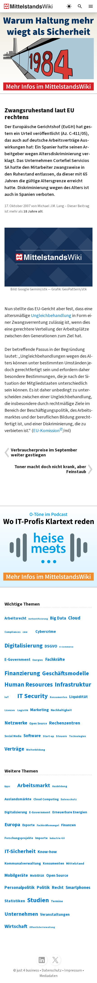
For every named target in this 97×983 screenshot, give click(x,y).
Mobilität (37, 875)
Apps (7, 786)
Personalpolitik (20, 887)
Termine (57, 901)
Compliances (13, 632)
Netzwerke (16, 723)
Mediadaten (48, 975)
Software (32, 736)
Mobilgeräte (16, 875)
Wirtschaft (16, 926)
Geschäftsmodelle (65, 673)
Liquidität (78, 697)
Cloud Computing (46, 799)
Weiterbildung (35, 750)
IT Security (32, 696)
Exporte (28, 825)
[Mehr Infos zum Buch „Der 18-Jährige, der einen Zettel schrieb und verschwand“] (48, 53)
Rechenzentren (64, 723)
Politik (43, 887)
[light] (69, 6)
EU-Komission (46, 431)
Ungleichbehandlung (51, 315)
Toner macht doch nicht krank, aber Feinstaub (50, 469)
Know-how (47, 852)
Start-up (48, 736)
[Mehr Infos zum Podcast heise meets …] (48, 546)
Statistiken (15, 901)
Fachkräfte (55, 659)
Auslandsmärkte (18, 799)
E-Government (17, 659)
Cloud (74, 618)
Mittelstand (75, 863)
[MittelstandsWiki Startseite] (26, 6)
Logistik (22, 710)
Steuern (61, 736)
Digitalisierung (24, 646)
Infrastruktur (73, 684)
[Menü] (90, 6)
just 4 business (28, 970)
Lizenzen (10, 710)
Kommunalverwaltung (23, 863)
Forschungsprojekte (19, 838)
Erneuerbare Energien (69, 812)
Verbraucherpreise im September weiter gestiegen (44, 453)
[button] (79, 6)
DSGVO (51, 646)
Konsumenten (58, 697)
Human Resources (29, 684)
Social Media (13, 736)
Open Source (38, 724)
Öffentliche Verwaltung (42, 927)
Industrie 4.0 (57, 838)
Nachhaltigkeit (61, 710)
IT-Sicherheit (20, 851)
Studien (38, 900)
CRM (25, 632)
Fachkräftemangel (48, 825)
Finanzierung (22, 673)
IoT (7, 697)
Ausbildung (59, 786)
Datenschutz (69, 799)
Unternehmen (21, 914)
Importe (41, 838)
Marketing (39, 710)
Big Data (58, 618)
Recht (58, 887)
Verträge (14, 749)
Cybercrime (45, 631)
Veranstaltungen (55, 914)
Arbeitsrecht (15, 618)
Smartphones (78, 887)
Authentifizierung (38, 618)
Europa (12, 824)
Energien (37, 660)
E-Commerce (66, 646)
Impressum (73, 970)
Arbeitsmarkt (33, 785)
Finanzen (68, 825)
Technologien (77, 736)
